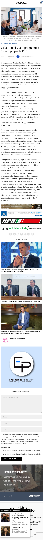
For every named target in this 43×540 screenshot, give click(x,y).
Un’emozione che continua (17, 528)
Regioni (15, 43)
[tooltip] (10, 234)
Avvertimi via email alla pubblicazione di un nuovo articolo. (22, 454)
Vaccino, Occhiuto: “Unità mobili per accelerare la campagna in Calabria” (20, 516)
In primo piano (6, 43)
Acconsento (6, 447)
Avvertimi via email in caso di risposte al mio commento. (21, 450)
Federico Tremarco (27, 56)
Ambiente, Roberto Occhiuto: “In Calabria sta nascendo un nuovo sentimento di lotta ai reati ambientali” (20, 332)
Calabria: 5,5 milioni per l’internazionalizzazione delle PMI (20, 301)
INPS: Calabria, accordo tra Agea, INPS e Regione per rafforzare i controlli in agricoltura (19, 270)
